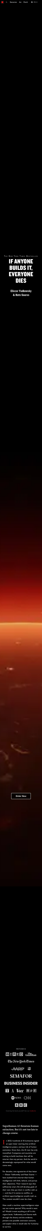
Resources (13, 2)
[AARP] (18, 1069)
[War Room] (29, 1069)
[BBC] (21, 1105)
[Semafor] (21, 1076)
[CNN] (27, 1098)
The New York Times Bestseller (21, 256)
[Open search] (6, 2)
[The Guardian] (31, 1054)
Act (20, 2)
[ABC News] (16, 1098)
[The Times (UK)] (7, 1091)
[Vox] (19, 1091)
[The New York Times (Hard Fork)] (21, 1062)
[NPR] (31, 1091)
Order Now (21, 796)
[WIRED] (14, 1054)
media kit (33, 1111)
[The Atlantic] (13, 1091)
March (25, 2)
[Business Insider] (21, 1084)
